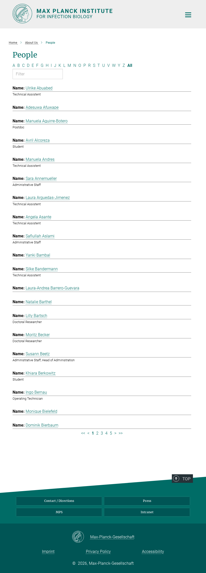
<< (83, 433)
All (129, 65)
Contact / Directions (59, 501)
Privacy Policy (98, 551)
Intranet (147, 512)
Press (147, 501)
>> (121, 433)
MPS (59, 512)
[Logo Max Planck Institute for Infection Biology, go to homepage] (94, 13)
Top (186, 478)
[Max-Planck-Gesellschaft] (81, 537)
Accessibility (153, 551)
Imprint (48, 551)
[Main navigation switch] (188, 15)
